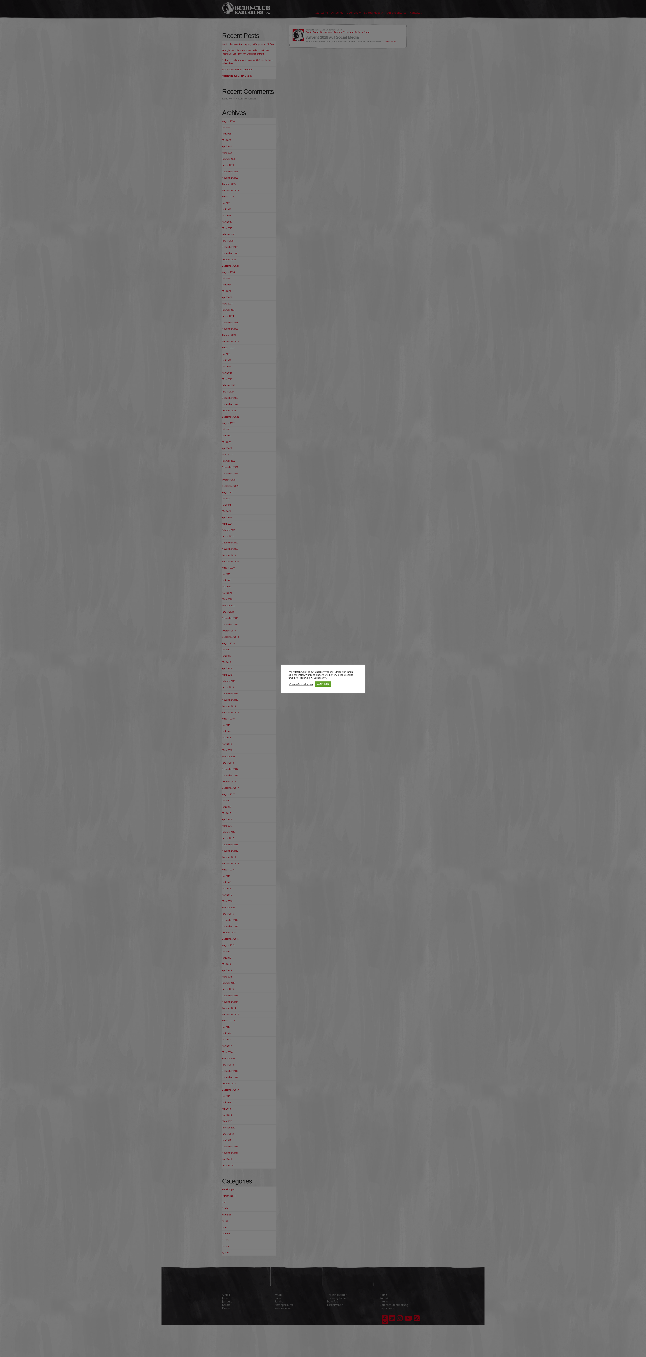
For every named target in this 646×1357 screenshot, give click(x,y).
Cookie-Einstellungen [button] (301, 684)
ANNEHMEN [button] (323, 683)
